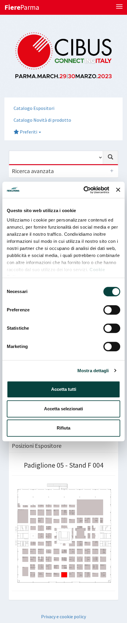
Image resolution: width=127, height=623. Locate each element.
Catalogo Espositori (34, 108)
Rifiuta (63, 427)
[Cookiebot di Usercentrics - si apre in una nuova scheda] (83, 190)
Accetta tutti (63, 389)
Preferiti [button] (28, 132)
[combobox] (56, 157)
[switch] (111, 310)
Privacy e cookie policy (63, 616)
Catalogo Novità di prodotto (42, 120)
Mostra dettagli (93, 370)
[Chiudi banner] (118, 190)
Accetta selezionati (63, 408)
